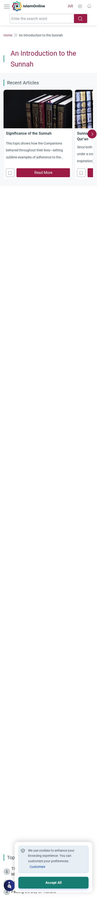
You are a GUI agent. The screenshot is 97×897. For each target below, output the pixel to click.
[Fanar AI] (9, 885)
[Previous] (4, 133)
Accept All (53, 883)
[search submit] (80, 18)
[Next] (92, 133)
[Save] (10, 172)
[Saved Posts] (89, 6)
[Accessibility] (80, 6)
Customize (37, 867)
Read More (43, 172)
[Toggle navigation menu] (7, 6)
